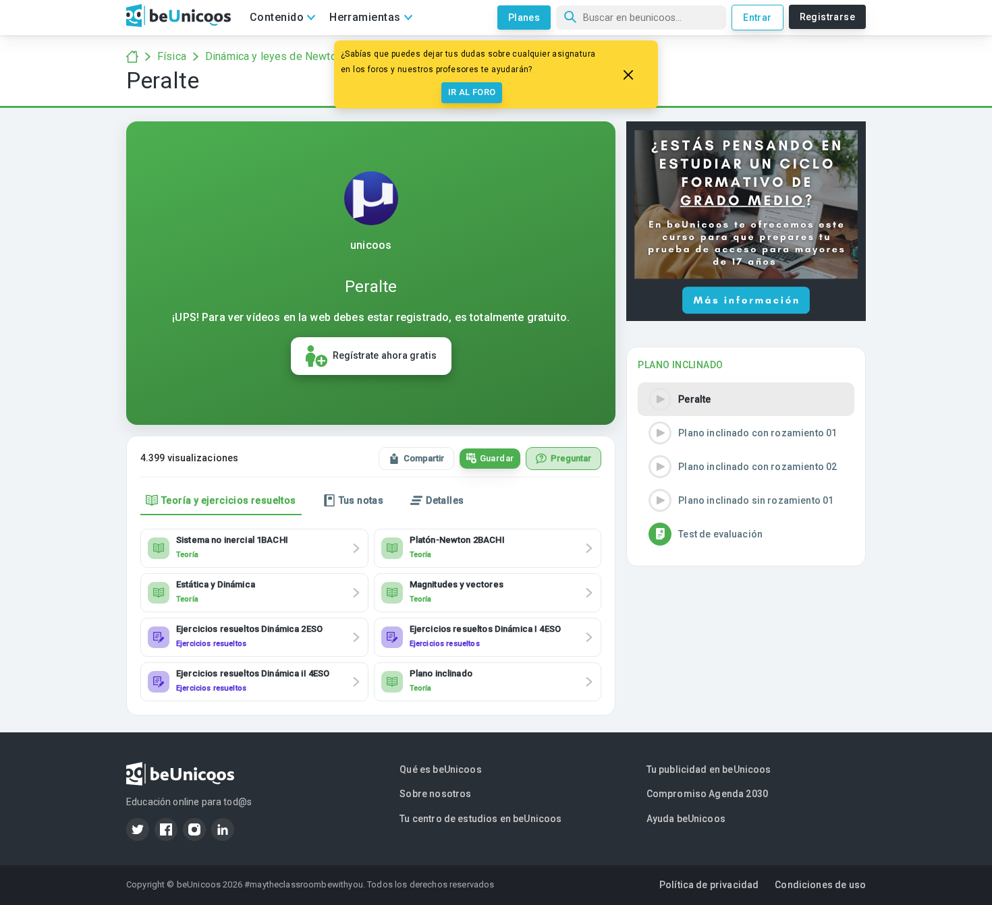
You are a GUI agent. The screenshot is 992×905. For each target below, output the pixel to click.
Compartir (424, 458)
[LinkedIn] (222, 829)
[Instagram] (194, 829)
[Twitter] (137, 829)
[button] (746, 399)
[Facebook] (166, 829)
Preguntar (571, 458)
